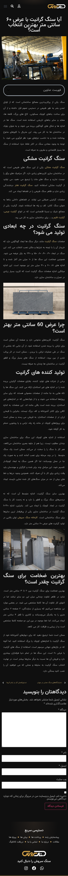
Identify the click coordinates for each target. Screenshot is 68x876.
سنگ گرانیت (51, 241)
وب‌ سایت (61, 779)
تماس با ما (32, 842)
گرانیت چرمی (10, 212)
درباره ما (45, 842)
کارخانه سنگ (31, 518)
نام (63, 752)
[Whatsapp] (42, 868)
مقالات (56, 842)
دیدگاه (62, 710)
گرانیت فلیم (59, 217)
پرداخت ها (36, 837)
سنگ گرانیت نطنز (24, 185)
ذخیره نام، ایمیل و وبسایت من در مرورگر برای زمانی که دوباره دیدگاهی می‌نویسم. (34, 797)
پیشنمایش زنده (52, 837)
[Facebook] (34, 868)
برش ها (23, 837)
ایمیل (62, 766)
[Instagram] (26, 868)
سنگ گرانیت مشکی (55, 167)
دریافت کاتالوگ (16, 842)
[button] (5, 6)
